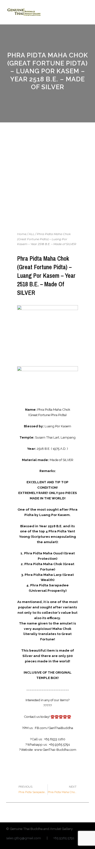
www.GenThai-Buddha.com (55, 750)
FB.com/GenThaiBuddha (54, 728)
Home (21, 234)
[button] (85, 12)
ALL (31, 234)
